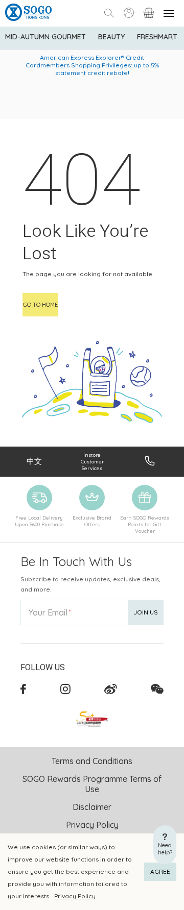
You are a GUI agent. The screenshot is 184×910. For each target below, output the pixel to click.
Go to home (40, 304)
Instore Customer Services (92, 462)
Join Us (145, 612)
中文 (34, 461)
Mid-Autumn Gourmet (45, 36)
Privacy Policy (75, 896)
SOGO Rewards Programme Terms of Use (92, 784)
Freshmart (157, 36)
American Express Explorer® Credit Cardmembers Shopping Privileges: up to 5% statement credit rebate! (92, 65)
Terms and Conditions (92, 761)
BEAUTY (111, 36)
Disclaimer (92, 807)
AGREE (160, 871)
